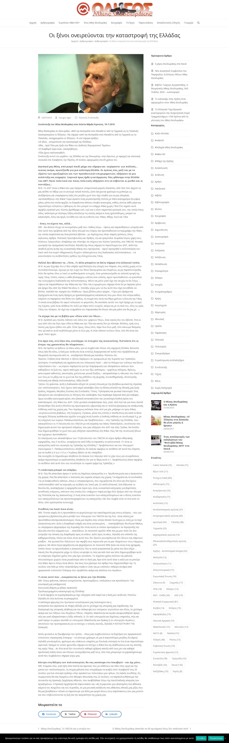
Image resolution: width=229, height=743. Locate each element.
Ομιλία (158, 325)
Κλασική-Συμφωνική (165, 601)
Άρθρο (158, 181)
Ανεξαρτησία (161, 496)
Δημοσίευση (161, 229)
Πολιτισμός (160, 346)
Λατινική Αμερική (163, 620)
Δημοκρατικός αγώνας (166, 534)
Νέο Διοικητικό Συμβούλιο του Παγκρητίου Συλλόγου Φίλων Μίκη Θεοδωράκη (169, 74)
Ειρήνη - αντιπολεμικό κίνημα (170, 550)
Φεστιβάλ (160, 664)
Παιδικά (173, 633)
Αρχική (74, 41)
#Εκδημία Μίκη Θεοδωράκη (169, 147)
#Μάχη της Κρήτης (164, 161)
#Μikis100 (160, 154)
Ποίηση (159, 639)
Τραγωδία (179, 658)
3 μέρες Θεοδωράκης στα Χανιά (170, 63)
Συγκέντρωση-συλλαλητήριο (169, 360)
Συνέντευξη (93, 117)
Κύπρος (175, 607)
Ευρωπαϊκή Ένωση (164, 576)
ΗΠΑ (157, 588)
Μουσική (159, 319)
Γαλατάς (177, 522)
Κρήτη (158, 298)
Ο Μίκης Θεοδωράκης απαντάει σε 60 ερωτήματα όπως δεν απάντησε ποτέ (150, 728)
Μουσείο (181, 626)
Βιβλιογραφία (162, 202)
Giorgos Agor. (65, 117)
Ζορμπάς (176, 582)
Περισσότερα (216, 738)
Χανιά (177, 664)
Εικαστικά (159, 243)
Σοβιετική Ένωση (164, 645)
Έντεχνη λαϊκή (162, 477)
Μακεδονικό (161, 626)
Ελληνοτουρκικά (163, 569)
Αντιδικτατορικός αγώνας (168, 509)
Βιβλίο (158, 195)
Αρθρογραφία (86, 41)
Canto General (162, 465)
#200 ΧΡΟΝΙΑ (162, 133)
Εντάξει (201, 738)
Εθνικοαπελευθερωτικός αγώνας (169, 543)
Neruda (182, 465)
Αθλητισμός (161, 484)
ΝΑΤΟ (157, 633)
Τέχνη (158, 374)
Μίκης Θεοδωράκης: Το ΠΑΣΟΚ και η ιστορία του (64, 728)
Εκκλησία (160, 557)
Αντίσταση (160, 503)
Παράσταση (160, 332)
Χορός (177, 671)
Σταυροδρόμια (162, 353)
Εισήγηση (160, 250)
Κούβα (158, 607)
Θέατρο (158, 277)
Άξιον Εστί (160, 471)
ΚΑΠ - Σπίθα (161, 595)
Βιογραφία (160, 215)
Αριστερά (160, 522)
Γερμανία (160, 528)
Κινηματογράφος (163, 291)
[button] (198, 23)
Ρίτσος (175, 639)
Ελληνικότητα (162, 563)
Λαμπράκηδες (162, 614)
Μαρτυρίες (160, 312)
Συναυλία (160, 658)
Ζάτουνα (159, 582)
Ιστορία (158, 284)
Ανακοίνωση (161, 167)
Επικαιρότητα (161, 270)
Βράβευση (160, 222)
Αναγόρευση (161, 490)
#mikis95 (159, 140)
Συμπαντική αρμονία (165, 652)
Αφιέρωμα (160, 188)
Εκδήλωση (160, 257)
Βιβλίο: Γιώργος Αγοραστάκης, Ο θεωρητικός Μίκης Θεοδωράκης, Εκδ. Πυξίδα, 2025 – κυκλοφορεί (169, 88)
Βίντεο (158, 209)
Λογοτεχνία (161, 305)
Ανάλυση (159, 174)
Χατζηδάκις (160, 671)
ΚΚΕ (178, 595)
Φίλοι (157, 380)
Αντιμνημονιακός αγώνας (168, 515)
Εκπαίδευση (161, 264)
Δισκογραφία (161, 236)
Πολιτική (83, 117)
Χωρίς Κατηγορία (163, 387)
